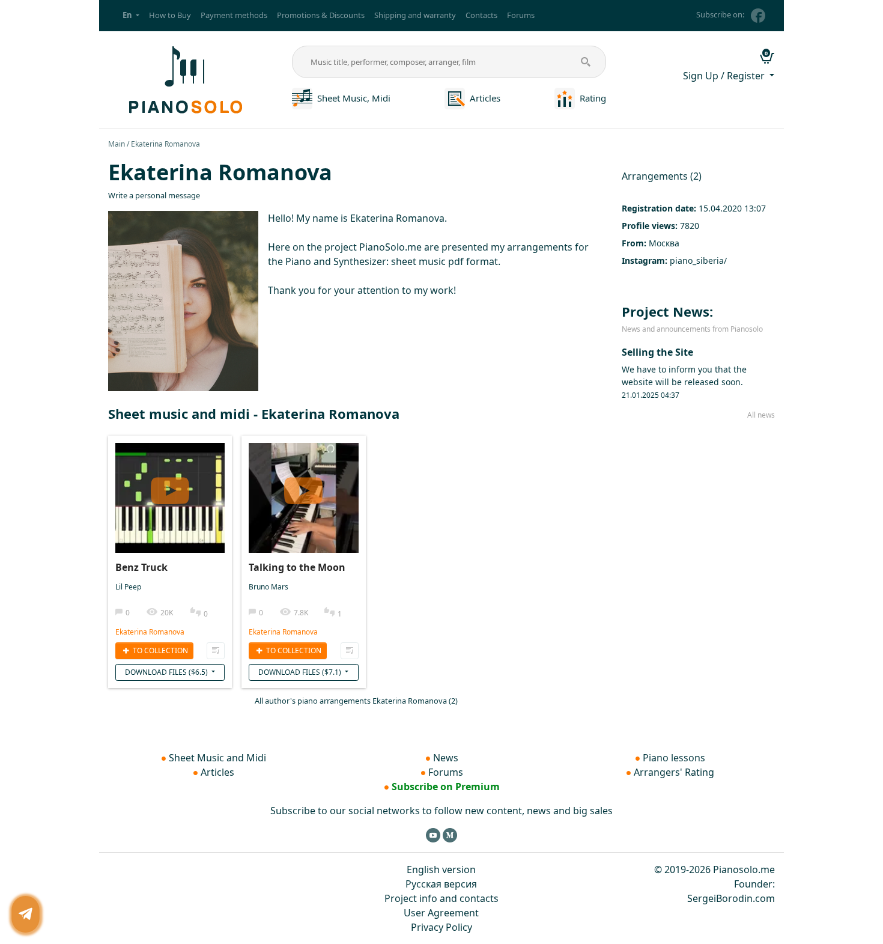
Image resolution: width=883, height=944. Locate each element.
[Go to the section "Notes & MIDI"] (302, 97)
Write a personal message (154, 195)
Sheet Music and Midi (217, 757)
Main (116, 144)
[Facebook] (758, 15)
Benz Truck (141, 567)
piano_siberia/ (698, 260)
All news (761, 415)
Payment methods (234, 15)
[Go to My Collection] (216, 650)
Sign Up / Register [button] (725, 75)
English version (441, 869)
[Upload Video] (170, 486)
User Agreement (441, 912)
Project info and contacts (441, 898)
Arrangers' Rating (674, 772)
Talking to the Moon (297, 567)
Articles (485, 98)
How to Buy (170, 15)
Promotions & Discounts (321, 15)
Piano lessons (674, 757)
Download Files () (167, 672)
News (445, 757)
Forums (521, 15)
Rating (593, 98)
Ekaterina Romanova (149, 632)
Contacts (481, 15)
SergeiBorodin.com (731, 898)
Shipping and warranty (415, 15)
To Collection (159, 650)
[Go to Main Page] (184, 78)
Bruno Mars (268, 587)
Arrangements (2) (662, 176)
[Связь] (25, 914)
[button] (131, 15)
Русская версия (441, 884)
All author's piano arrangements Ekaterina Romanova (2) (356, 700)
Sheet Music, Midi (353, 98)
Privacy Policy (441, 927)
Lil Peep (128, 587)
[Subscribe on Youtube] (433, 835)
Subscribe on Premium (446, 786)
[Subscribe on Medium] (450, 835)
